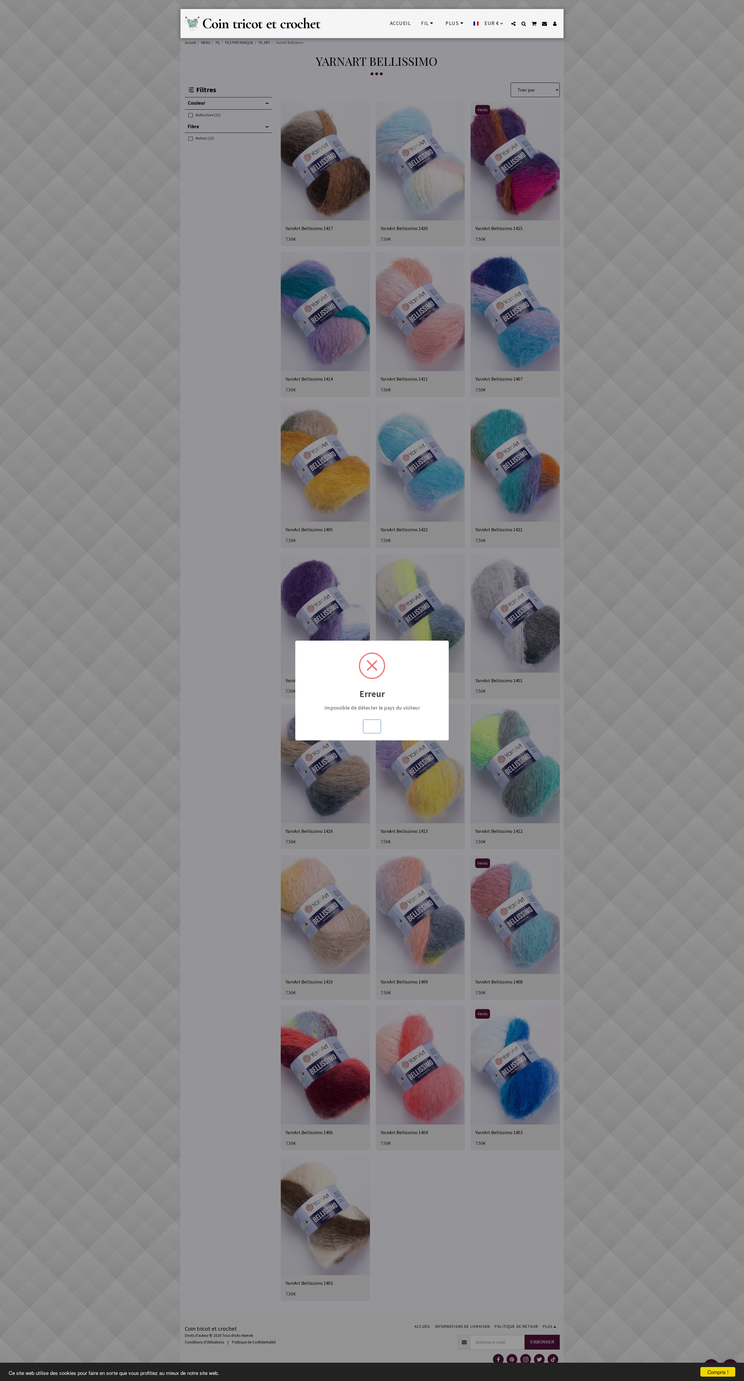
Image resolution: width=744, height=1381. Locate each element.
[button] (513, 23)
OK (372, 726)
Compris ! (718, 1371)
